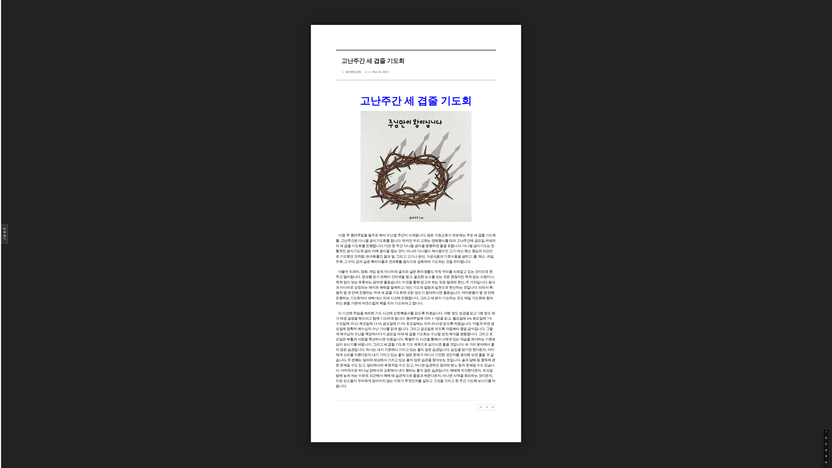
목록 (4, 234)
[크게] (826, 438)
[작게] (826, 444)
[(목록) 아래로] (826, 456)
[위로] (826, 450)
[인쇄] (826, 462)
